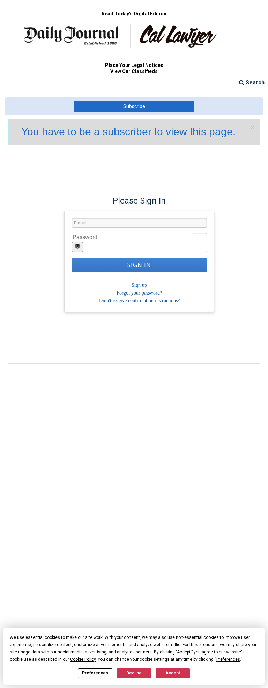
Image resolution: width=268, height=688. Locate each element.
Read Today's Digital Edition (134, 13)
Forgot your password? (139, 293)
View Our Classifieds (134, 71)
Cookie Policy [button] (83, 659)
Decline (134, 673)
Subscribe (134, 106)
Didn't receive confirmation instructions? (139, 300)
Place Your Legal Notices (134, 65)
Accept (172, 673)
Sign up (139, 285)
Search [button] (254, 82)
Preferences (95, 673)
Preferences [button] (228, 659)
